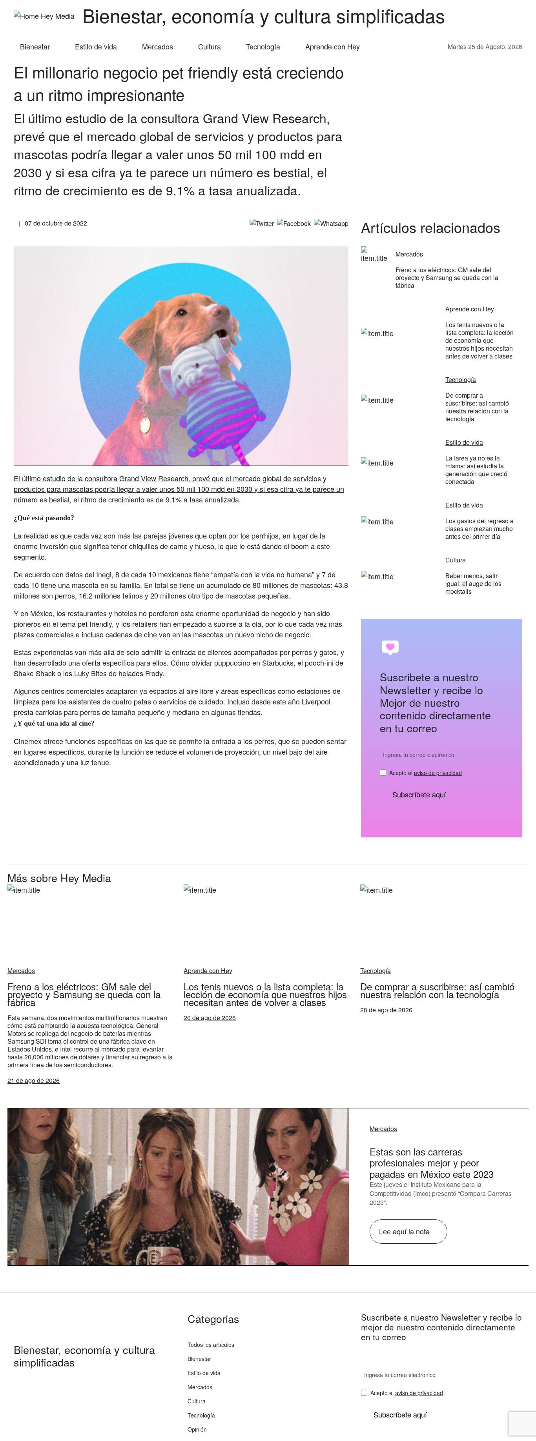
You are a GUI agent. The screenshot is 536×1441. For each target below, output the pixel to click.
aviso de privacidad (438, 773)
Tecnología (263, 46)
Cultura (209, 46)
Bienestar (35, 46)
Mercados (157, 46)
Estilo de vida (96, 46)
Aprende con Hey (332, 46)
